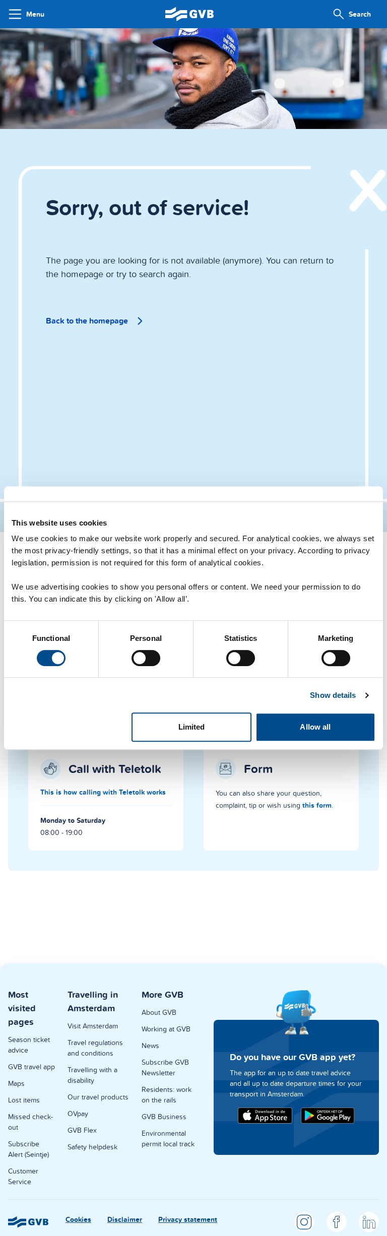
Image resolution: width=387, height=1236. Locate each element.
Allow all (315, 727)
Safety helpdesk (92, 1147)
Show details (333, 695)
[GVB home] (189, 14)
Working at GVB (166, 1029)
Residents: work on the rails (166, 1094)
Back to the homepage (87, 321)
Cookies (78, 1219)
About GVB (159, 1012)
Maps (16, 1083)
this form (317, 805)
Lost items (24, 1100)
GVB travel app (31, 1067)
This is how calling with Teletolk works (103, 792)
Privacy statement (187, 1219)
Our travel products (98, 1097)
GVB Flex (82, 1130)
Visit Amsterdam (93, 1026)
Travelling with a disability (92, 1075)
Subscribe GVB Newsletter (165, 1067)
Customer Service (23, 1176)
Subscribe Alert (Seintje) (28, 1149)
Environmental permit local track (168, 1138)
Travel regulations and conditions (95, 1047)
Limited (191, 727)
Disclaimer (124, 1219)
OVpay (78, 1114)
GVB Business (164, 1117)
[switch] (146, 658)
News (150, 1045)
